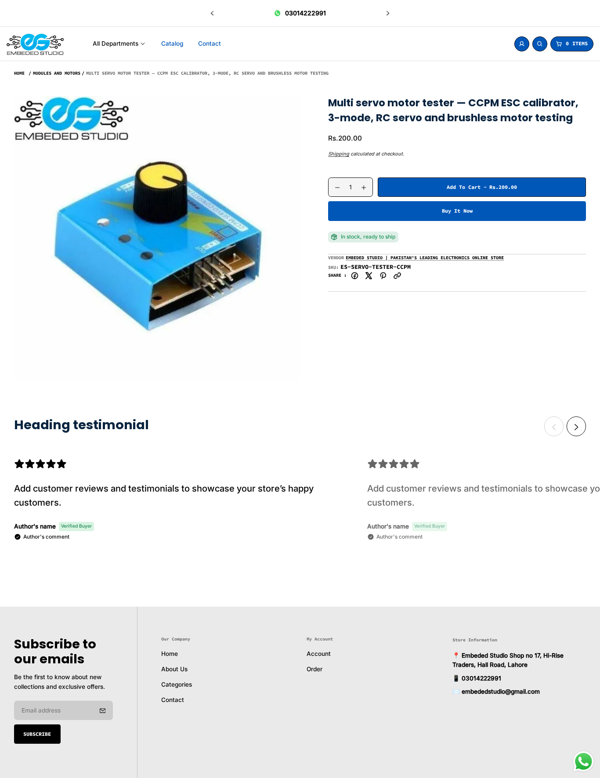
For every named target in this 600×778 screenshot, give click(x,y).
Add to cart (482, 190)
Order (314, 669)
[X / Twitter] (368, 275)
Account (319, 654)
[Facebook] (354, 275)
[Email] (397, 275)
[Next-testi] (576, 426)
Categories (176, 684)
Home (19, 73)
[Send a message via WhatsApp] (583, 761)
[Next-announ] (387, 13)
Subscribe (37, 734)
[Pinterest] (383, 275)
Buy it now (457, 210)
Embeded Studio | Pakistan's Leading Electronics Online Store (425, 258)
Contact (172, 700)
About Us (174, 669)
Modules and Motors (56, 73)
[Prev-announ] (212, 13)
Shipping (338, 154)
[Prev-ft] (102, 710)
